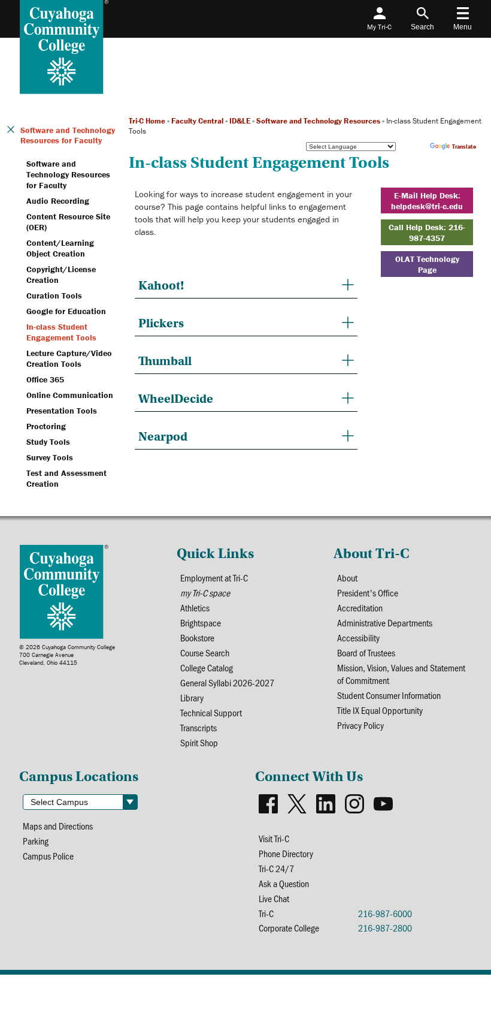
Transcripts (198, 727)
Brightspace (200, 622)
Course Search (204, 652)
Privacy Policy (360, 725)
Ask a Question (284, 883)
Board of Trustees (366, 652)
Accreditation (360, 607)
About (347, 577)
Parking (36, 840)
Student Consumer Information (389, 695)
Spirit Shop (199, 742)
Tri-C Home (147, 121)
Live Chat (274, 898)
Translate (464, 146)
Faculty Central (197, 121)
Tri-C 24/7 (276, 868)
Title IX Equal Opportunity (380, 710)
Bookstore (197, 637)
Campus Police (48, 855)
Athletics (195, 607)
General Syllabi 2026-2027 (227, 682)
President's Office (367, 592)
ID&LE (239, 121)
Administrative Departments (384, 622)
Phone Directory (286, 853)
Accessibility (358, 637)
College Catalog (206, 667)
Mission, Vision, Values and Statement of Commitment (401, 673)
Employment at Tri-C (214, 577)
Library (192, 697)
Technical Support (211, 712)
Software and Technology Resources (318, 121)
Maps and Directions (58, 825)
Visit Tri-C (274, 838)
